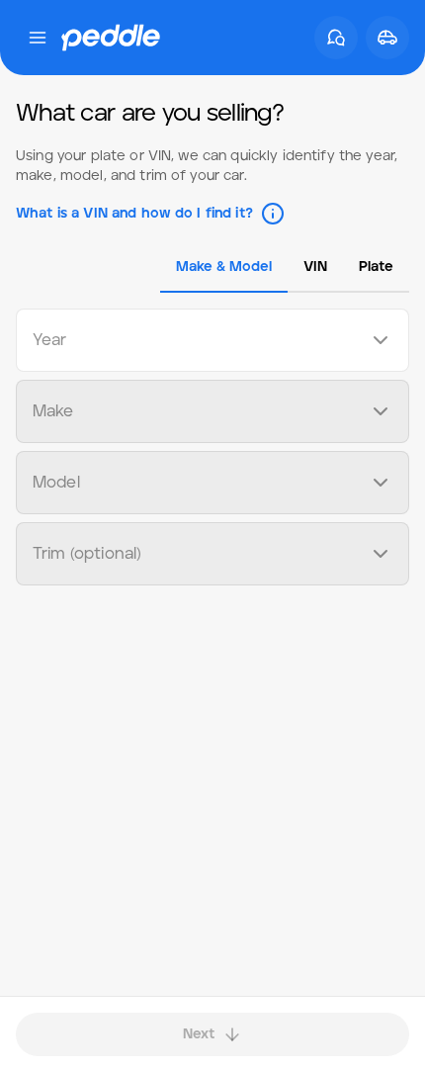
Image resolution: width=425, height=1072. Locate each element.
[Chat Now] (336, 37)
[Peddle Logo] (110, 37)
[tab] (224, 267)
